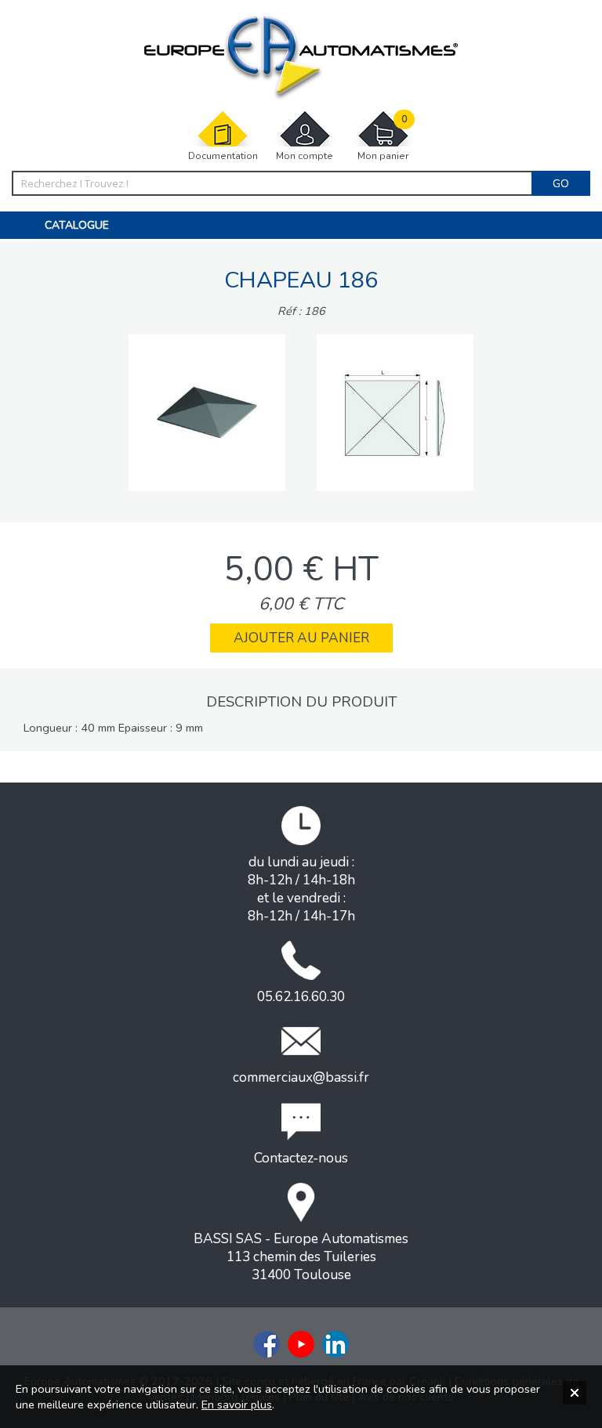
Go (561, 183)
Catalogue (77, 225)
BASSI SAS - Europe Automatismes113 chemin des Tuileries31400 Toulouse (301, 1257)
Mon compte (304, 156)
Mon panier (382, 138)
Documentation (223, 156)
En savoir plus (236, 1404)
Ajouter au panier (301, 638)
